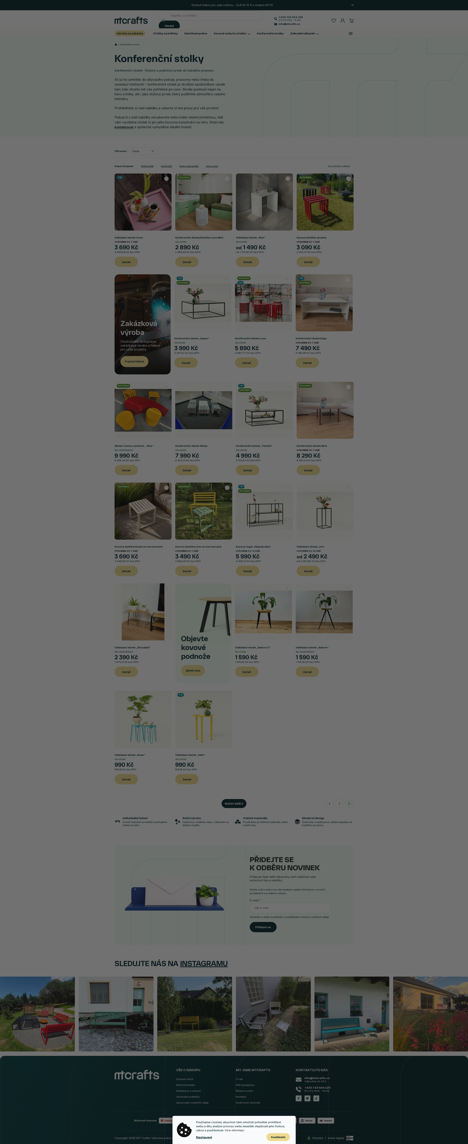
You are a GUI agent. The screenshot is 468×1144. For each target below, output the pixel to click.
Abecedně (212, 166)
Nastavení (204, 1137)
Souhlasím (278, 1137)
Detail (126, 262)
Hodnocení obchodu (248, 1102)
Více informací (234, 1130)
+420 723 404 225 (317, 1087)
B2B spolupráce (245, 1085)
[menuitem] (132, 33)
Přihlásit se (263, 927)
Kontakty (241, 1096)
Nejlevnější (147, 166)
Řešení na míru (244, 1090)
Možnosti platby (185, 1085)
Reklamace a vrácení (188, 1090)
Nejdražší (166, 166)
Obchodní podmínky (188, 1096)
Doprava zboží (184, 1079)
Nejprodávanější (188, 166)
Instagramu (204, 963)
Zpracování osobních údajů (192, 1102)
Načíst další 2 (234, 803)
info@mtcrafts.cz (317, 1078)
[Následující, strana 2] (349, 803)
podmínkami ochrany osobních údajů (307, 917)
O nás (239, 1079)
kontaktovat (124, 127)
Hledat (169, 26)
